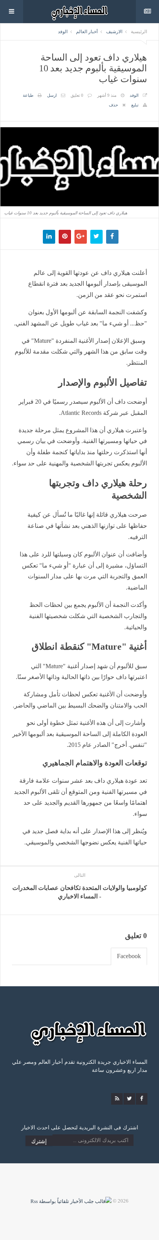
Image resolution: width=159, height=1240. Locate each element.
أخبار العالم (87, 31)
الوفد (63, 31)
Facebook (129, 956)
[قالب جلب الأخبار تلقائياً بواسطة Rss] (71, 1201)
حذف (113, 105)
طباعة (28, 95)
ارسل (52, 95)
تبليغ (135, 105)
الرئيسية (139, 31)
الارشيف (114, 31)
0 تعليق (77, 95)
